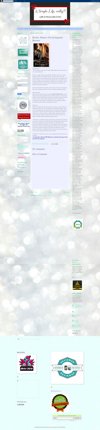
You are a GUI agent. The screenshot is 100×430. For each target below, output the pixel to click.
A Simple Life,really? (20, 164)
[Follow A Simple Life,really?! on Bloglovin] (23, 153)
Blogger (63, 427)
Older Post (66, 192)
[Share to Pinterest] (57, 144)
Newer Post (34, 192)
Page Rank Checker (72, 420)
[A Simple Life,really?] (18, 166)
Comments (21, 140)
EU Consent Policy (38, 29)
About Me (28, 29)
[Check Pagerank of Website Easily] (20, 131)
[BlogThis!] (53, 144)
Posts (20, 138)
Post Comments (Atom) (41, 195)
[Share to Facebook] (56, 144)
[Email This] (52, 144)
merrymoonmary (53, 427)
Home (20, 29)
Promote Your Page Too (21, 167)
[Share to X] (54, 144)
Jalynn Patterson (40, 143)
